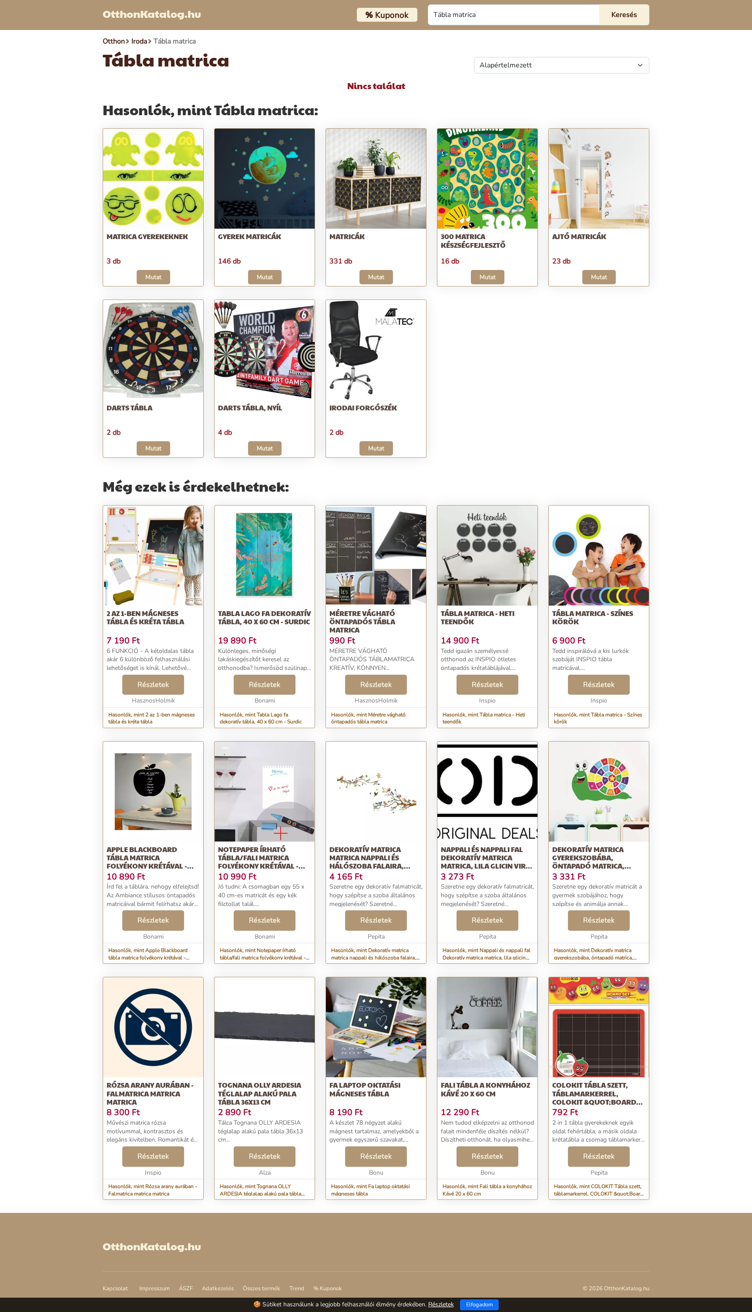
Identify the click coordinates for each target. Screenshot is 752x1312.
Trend (296, 1288)
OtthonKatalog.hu (152, 13)
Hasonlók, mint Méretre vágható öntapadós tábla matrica (368, 718)
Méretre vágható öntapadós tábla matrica (362, 621)
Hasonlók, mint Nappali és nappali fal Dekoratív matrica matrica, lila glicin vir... (486, 958)
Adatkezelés (218, 1288)
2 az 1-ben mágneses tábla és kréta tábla (145, 617)
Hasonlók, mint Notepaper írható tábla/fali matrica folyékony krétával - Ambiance (263, 958)
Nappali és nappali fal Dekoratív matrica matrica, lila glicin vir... (486, 857)
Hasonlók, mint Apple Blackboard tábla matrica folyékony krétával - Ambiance (148, 958)
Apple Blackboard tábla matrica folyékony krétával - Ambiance (147, 861)
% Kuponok (327, 1288)
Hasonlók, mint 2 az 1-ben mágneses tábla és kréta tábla (151, 718)
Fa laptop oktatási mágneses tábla (364, 1089)
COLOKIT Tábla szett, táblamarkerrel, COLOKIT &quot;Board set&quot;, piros (594, 1097)
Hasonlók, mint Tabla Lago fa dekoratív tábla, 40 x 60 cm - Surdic (261, 718)
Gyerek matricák (249, 236)
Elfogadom (479, 1305)
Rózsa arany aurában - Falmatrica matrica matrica (150, 1093)
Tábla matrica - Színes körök (592, 617)
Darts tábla (129, 408)
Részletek (153, 684)
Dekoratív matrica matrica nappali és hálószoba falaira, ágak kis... (366, 861)
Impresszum (154, 1288)
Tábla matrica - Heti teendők (477, 617)
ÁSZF (186, 1288)
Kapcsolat (115, 1288)
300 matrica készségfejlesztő (473, 240)
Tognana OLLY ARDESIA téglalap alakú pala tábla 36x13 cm (259, 1093)
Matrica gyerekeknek (147, 236)
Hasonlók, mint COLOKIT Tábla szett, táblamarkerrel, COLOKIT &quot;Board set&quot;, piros (598, 1194)
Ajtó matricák (579, 236)
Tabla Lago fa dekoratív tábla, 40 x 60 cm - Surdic (264, 617)
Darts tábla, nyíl (250, 408)
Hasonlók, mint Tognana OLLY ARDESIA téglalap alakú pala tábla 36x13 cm (260, 1194)
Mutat (153, 277)
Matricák (347, 236)
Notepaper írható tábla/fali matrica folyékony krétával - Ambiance (258, 861)
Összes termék (261, 1288)
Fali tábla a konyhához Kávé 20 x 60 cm (485, 1089)
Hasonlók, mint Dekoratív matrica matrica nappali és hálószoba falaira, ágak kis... (373, 958)
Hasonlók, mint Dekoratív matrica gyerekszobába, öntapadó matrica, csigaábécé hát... (593, 958)
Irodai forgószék (363, 408)
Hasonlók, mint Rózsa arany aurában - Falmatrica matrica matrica (152, 1190)
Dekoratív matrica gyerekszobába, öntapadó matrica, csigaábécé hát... (588, 861)
